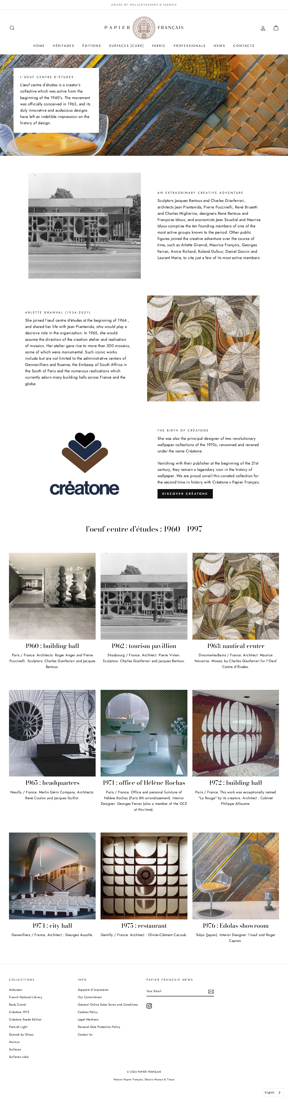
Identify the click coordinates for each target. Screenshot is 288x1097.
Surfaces (15, 1049)
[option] (144, 4)
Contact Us (85, 1034)
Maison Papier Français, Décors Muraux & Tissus (144, 1079)
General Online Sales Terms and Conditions (108, 1004)
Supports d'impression (93, 989)
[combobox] (273, 1092)
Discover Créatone (185, 494)
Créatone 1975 (19, 1012)
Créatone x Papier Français (235, 482)
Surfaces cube (19, 1056)
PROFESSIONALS (190, 45)
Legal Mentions (88, 1019)
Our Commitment (90, 997)
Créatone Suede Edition (25, 1019)
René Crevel (17, 1004)
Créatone (194, 451)
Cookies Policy (88, 1012)
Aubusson (15, 989)
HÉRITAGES (63, 45)
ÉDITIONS (91, 45)
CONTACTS (243, 45)
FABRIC (159, 45)
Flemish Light (18, 1027)
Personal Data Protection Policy (99, 1027)
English (269, 1092)
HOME (39, 45)
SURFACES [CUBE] (126, 45)
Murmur (14, 1042)
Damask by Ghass (21, 1034)
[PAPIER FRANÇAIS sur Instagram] (149, 1006)
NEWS (219, 45)
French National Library (25, 997)
